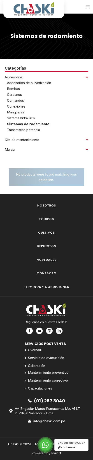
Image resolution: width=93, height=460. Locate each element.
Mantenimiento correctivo (48, 380)
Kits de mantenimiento (22, 140)
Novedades (46, 260)
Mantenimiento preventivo (48, 372)
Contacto (46, 273)
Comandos (15, 100)
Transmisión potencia (23, 130)
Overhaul (35, 350)
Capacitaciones (40, 388)
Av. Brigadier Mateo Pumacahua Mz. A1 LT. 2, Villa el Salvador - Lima (48, 410)
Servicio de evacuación (46, 358)
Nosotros (46, 205)
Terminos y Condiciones (46, 287)
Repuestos (46, 246)
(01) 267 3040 (49, 401)
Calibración (36, 366)
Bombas (13, 89)
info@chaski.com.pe (49, 421)
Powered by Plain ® (46, 453)
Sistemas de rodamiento (28, 124)
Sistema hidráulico (21, 118)
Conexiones (16, 106)
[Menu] (86, 7)
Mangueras (15, 112)
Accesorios (14, 77)
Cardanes (14, 94)
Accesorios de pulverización (29, 83)
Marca (10, 149)
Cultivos (46, 232)
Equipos (46, 219)
